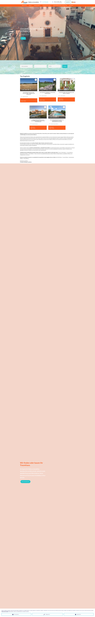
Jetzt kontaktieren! (25, 481)
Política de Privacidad (4, 611)
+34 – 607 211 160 (45, 1)
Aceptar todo (79, 614)
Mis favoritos (71, 5)
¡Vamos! (23, 38)
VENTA (30, 5)
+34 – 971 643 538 (45, 2)
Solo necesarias (16, 614)
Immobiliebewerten (68, 2)
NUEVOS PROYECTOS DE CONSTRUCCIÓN (60, 5)
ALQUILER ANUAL (37, 5)
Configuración (47, 614)
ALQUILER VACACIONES (47, 5)
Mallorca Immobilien (33, 2)
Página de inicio (24, 5)
